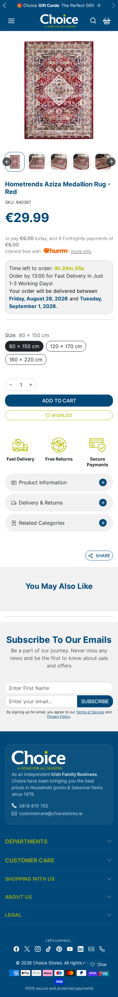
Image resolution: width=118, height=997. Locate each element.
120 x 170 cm (66, 346)
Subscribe (95, 701)
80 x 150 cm (24, 346)
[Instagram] (37, 948)
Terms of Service (90, 712)
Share (103, 555)
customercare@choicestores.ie (50, 813)
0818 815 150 (33, 805)
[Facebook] (16, 948)
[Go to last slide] (7, 161)
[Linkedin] (80, 948)
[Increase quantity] (31, 385)
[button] (11, 20)
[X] (27, 948)
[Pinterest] (59, 948)
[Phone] (102, 948)
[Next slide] (111, 161)
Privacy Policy (58, 716)
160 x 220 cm (25, 359)
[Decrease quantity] (10, 385)
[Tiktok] (48, 948)
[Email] (91, 948)
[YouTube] (70, 948)
